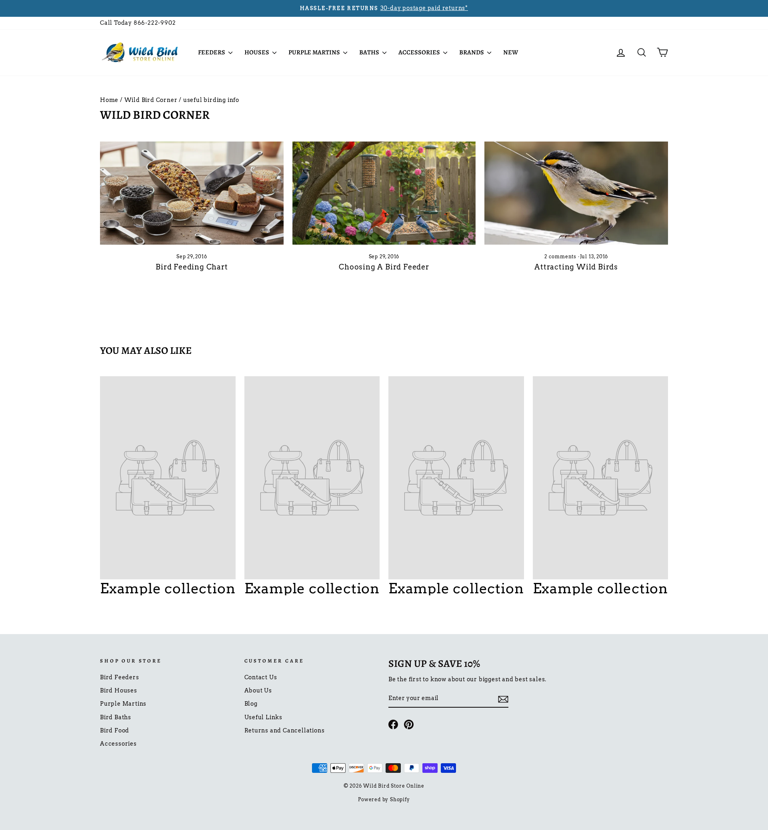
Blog (251, 703)
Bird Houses (118, 690)
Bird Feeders (119, 677)
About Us (258, 690)
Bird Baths (115, 717)
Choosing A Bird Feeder (384, 267)
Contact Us (260, 677)
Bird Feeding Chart (192, 267)
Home (109, 100)
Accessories (419, 52)
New (510, 52)
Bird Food (114, 730)
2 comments (561, 256)
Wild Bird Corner (151, 100)
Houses (257, 52)
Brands (472, 52)
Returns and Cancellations (284, 730)
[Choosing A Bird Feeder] (384, 193)
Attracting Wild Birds (576, 267)
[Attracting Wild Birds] (576, 193)
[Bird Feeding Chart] (192, 193)
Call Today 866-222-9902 (138, 23)
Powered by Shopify (384, 799)
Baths (369, 52)
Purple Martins (314, 52)
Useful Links (263, 717)
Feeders (212, 52)
